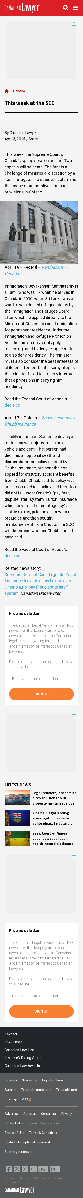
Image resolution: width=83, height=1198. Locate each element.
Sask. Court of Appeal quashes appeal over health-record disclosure (53, 838)
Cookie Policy (14, 1123)
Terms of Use (14, 1133)
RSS (25, 1099)
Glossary (11, 1080)
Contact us (49, 1114)
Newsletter (30, 1080)
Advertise (12, 1114)
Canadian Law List (19, 1050)
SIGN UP (42, 694)
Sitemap (11, 1099)
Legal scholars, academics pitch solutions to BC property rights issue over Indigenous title (54, 798)
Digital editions (52, 1080)
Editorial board (66, 1090)
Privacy (66, 1114)
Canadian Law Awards (22, 1066)
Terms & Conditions (43, 1133)
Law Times (13, 1042)
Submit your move (18, 1152)
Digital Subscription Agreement (27, 1142)
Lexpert (11, 1034)
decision (12, 405)
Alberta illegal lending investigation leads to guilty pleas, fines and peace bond (50, 818)
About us (29, 1114)
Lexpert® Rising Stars (23, 1058)
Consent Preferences (43, 1123)
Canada (19, 91)
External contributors (36, 1090)
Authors (10, 1090)
